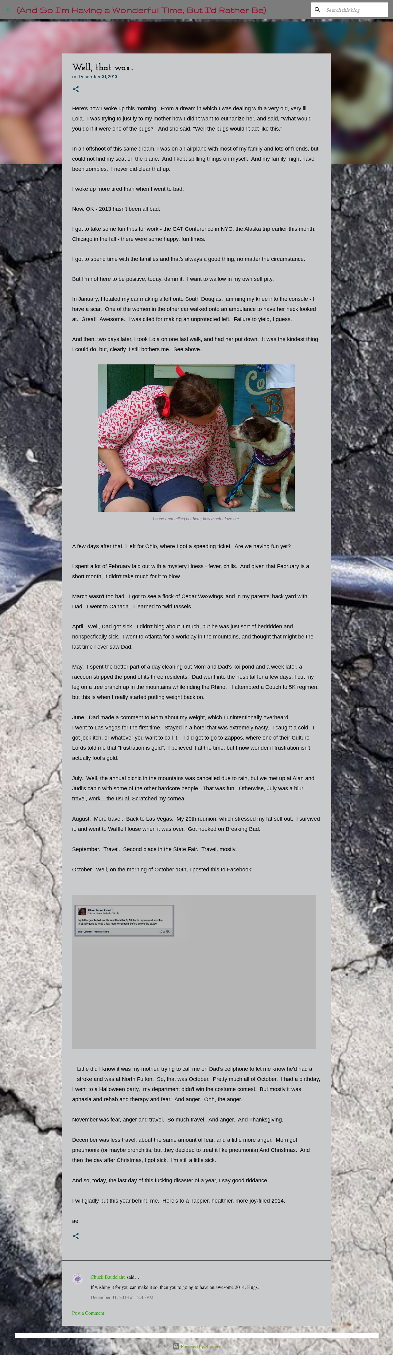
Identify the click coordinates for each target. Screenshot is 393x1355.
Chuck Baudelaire (108, 1277)
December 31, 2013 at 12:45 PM (122, 1297)
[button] (76, 89)
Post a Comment (88, 1313)
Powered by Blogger (200, 1346)
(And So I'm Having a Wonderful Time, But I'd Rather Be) (141, 9)
